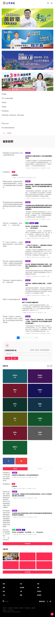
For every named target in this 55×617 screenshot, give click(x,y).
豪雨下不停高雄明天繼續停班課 (30, 302)
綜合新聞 (28, 181)
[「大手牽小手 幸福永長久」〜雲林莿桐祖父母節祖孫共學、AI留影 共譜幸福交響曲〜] (13, 244)
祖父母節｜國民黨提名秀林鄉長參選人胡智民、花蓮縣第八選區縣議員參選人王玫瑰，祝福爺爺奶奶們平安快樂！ (38, 266)
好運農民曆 (15, 175)
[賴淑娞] (27, 107)
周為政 (28, 238)
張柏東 (28, 276)
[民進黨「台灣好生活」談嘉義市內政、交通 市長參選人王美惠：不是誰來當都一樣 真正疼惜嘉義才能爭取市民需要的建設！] (13, 319)
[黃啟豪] (27, 17)
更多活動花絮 (27, 572)
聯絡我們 (21, 608)
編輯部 (14, 177)
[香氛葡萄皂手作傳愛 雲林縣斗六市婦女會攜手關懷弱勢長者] (13, 154)
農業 (4, 587)
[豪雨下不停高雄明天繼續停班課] (11, 299)
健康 (38, 587)
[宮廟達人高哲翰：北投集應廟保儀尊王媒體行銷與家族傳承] (44, 556)
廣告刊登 (5, 608)
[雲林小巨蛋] (27, 124)
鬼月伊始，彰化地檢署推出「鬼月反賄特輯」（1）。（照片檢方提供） (28, 532)
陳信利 (28, 168)
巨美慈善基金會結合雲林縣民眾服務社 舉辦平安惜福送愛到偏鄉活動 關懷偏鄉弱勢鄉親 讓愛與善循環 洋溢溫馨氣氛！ (38, 207)
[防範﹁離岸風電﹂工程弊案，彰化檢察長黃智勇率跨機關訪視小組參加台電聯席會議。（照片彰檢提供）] (27, 565)
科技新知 (39, 591)
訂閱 (8, 358)
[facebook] (9, 461)
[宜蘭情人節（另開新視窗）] (27, 60)
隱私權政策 (27, 608)
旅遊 (4, 591)
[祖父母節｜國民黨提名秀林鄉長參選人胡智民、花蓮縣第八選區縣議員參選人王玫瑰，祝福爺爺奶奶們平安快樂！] (13, 263)
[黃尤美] (27, 81)
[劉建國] (27, 94)
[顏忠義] (27, 39)
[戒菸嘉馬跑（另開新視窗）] (27, 111)
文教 (37, 223)
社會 (27, 223)
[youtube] (21, 461)
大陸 (4, 595)
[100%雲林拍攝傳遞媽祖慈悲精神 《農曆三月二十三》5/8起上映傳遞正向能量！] (11, 565)
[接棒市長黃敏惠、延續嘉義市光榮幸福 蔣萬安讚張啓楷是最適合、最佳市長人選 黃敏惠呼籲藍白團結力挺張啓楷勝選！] (13, 184)
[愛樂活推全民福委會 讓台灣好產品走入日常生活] (27, 556)
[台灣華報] (9, 3)
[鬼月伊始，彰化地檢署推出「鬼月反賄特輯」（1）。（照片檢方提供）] (13, 224)
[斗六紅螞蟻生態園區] (27, 98)
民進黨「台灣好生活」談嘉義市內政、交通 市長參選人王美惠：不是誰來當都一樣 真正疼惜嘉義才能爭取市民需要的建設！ (38, 321)
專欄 (21, 595)
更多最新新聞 (27, 543)
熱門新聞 (40, 468)
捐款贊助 (10, 608)
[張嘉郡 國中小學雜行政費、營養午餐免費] (27, 115)
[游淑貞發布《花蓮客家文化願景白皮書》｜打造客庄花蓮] (13, 281)
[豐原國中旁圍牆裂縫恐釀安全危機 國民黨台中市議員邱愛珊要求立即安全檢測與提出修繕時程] (11, 556)
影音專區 (39, 595)
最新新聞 (15, 468)
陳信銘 (25, 312)
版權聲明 (33, 608)
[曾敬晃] (27, 102)
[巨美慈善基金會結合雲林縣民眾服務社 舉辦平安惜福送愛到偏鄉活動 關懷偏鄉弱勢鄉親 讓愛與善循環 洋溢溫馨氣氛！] (13, 205)
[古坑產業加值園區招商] (27, 128)
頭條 (4, 583)
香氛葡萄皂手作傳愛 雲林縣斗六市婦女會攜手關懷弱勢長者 (25, 475)
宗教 (38, 583)
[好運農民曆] (6, 172)
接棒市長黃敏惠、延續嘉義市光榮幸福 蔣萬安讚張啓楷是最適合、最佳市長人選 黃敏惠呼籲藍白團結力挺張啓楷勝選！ (38, 186)
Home (4, 133)
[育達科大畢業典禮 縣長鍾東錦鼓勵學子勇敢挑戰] (44, 565)
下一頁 (35, 337)
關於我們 (16, 608)
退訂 (15, 358)
